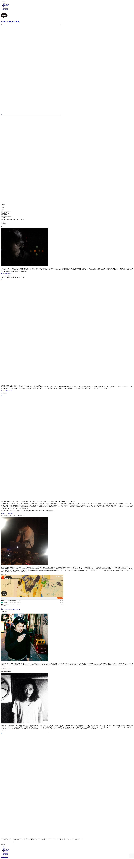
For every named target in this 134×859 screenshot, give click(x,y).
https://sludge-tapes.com (6, 668)
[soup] (4, 17)
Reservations (6, 4)
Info (4, 3)
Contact (5, 6)
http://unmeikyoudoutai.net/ (7, 513)
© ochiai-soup (4, 857)
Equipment (5, 5)
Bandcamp (5, 8)
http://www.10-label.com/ (6, 390)
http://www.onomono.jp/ (6, 273)
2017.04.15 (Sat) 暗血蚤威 (10, 21)
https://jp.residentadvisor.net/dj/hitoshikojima (10, 609)
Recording (5, 9)
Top (4, 1)
